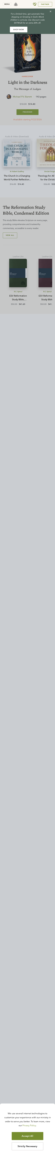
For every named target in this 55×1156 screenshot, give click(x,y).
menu (7, 4)
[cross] (50, 11)
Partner (45, 4)
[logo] (16, 4)
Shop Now (18, 29)
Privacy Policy (29, 1125)
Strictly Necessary (27, 1146)
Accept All (27, 1136)
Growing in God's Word (33, 17)
